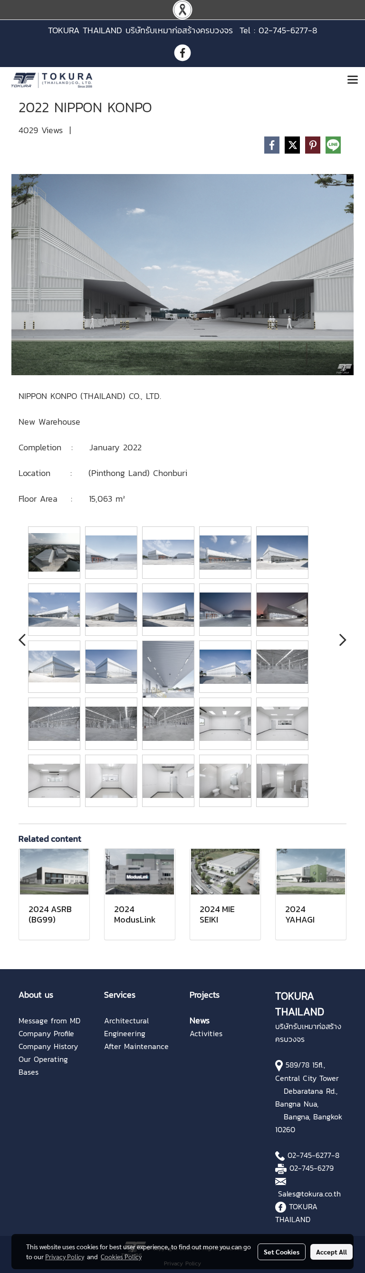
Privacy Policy (64, 1256)
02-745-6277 (309, 1155)
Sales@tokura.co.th (309, 1193)
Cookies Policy (121, 1256)
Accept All (331, 1251)
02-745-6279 (311, 1168)
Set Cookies (281, 1251)
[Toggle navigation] (352, 80)
